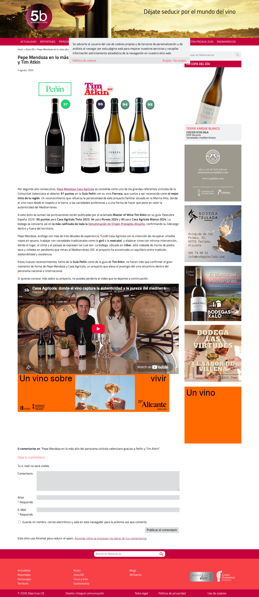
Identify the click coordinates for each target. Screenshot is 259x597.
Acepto (166, 60)
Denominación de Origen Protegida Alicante (116, 224)
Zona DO (30, 49)
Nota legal (141, 593)
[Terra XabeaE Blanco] (212, 95)
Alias (21, 497)
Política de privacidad (172, 593)
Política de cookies (84, 60)
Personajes (67, 41)
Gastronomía (81, 583)
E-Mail (22, 509)
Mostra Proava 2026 (199, 41)
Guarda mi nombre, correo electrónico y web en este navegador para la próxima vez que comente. (84, 522)
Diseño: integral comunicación (85, 593)
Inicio (20, 49)
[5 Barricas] (39, 17)
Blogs (133, 570)
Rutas (77, 570)
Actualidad (28, 41)
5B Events (135, 575)
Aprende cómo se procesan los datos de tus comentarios (110, 538)
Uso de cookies (216, 593)
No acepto (179, 60)
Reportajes (47, 41)
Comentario (25, 473)
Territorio (23, 583)
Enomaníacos (226, 41)
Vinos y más (81, 579)
